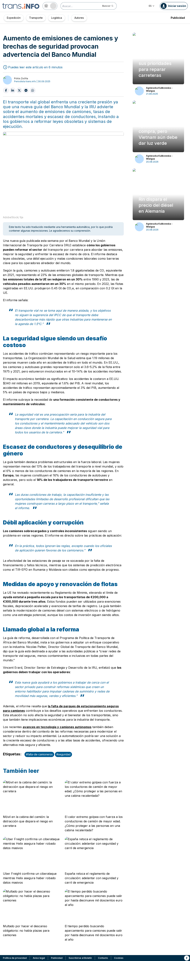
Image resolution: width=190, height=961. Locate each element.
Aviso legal (39, 958)
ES (150, 5)
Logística (56, 17)
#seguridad (63, 754)
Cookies (118, 958)
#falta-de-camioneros (39, 754)
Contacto (103, 958)
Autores (79, 17)
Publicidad (178, 17)
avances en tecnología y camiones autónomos (57, 727)
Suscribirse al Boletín (80, 958)
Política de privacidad (15, 958)
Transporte (36, 17)
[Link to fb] (186, 958)
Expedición (14, 17)
